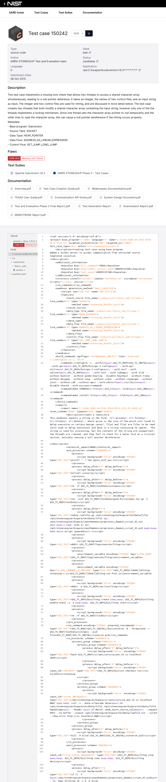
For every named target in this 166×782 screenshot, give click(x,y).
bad (85, 52)
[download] (89, 33)
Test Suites (65, 12)
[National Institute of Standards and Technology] (12, 4)
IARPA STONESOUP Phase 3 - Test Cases (83, 173)
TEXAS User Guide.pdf (28, 197)
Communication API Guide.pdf (73, 197)
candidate (89, 61)
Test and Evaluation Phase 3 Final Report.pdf (42, 206)
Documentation (92, 12)
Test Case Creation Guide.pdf (61, 188)
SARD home (16, 12)
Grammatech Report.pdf (138, 206)
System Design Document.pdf (122, 197)
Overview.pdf (23, 188)
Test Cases (41, 12)
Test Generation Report (96, 206)
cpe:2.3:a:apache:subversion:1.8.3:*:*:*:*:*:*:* (110, 70)
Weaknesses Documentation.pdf (111, 188)
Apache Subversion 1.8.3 (30, 173)
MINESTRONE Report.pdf (30, 214)
